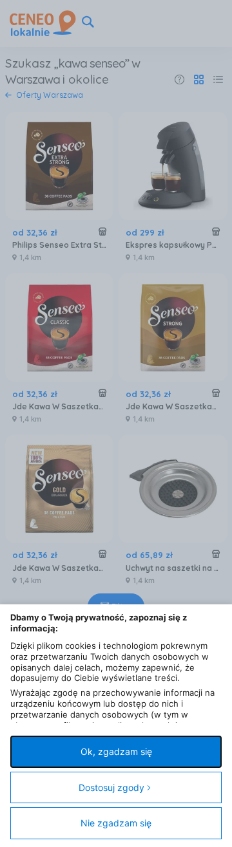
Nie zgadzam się (116, 822)
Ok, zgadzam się (116, 751)
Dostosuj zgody (111, 787)
